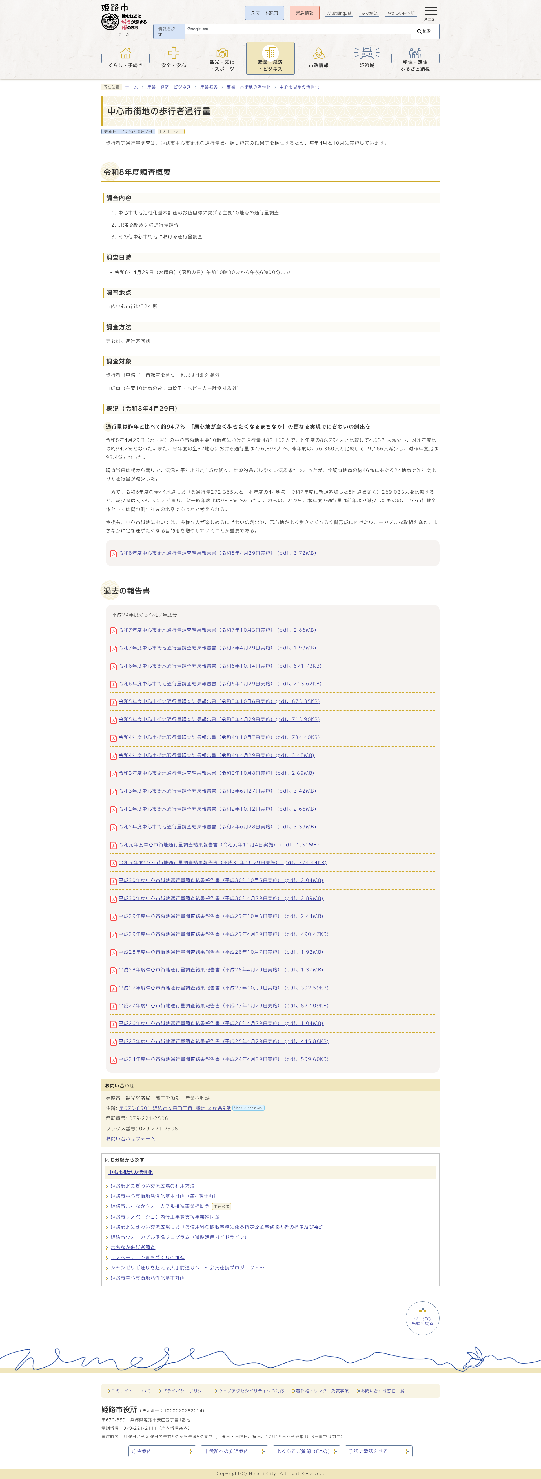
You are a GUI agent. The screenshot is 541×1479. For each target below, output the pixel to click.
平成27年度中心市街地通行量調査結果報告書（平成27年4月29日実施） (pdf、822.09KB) (224, 1005)
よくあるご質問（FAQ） (304, 1451)
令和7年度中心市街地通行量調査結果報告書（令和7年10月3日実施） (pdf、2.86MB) (218, 630)
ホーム (131, 87)
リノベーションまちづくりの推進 (148, 1257)
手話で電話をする (368, 1451)
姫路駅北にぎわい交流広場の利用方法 (153, 1186)
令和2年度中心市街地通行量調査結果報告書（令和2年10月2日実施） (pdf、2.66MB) (218, 809)
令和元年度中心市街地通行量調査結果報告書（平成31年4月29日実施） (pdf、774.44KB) (223, 862)
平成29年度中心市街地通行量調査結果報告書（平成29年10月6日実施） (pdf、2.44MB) (221, 916)
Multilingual (339, 13)
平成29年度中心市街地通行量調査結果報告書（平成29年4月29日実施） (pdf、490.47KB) (224, 934)
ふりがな (369, 13)
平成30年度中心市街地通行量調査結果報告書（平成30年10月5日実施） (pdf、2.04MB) (221, 880)
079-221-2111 (140, 1428)
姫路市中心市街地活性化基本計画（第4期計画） (164, 1196)
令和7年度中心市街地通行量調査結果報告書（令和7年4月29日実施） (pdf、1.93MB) (218, 648)
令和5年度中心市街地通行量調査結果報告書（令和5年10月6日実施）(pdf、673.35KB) (219, 701)
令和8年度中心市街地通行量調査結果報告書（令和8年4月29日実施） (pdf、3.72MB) (218, 553)
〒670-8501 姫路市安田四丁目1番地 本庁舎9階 (191, 1108)
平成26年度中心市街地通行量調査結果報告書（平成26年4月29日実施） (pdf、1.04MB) (221, 1023)
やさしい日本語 (401, 13)
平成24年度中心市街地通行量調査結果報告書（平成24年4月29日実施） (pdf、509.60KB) (224, 1059)
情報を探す (167, 32)
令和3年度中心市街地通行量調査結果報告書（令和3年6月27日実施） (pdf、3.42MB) (218, 791)
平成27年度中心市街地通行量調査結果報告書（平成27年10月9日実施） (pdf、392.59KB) (224, 988)
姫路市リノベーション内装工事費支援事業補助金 (165, 1217)
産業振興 (209, 87)
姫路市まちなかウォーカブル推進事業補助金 (170, 1206)
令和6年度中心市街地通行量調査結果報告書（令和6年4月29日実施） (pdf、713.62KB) (220, 683)
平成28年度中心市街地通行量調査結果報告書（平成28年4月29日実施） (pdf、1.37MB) (221, 969)
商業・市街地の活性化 (249, 87)
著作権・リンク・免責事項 (322, 1391)
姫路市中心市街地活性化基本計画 (148, 1278)
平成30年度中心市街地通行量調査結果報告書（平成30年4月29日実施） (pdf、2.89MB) (221, 898)
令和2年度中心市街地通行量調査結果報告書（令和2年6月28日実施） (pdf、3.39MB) (218, 826)
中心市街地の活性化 (299, 87)
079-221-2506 (148, 1118)
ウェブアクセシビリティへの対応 (251, 1391)
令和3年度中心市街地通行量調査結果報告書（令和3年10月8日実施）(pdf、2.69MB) (217, 773)
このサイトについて (131, 1391)
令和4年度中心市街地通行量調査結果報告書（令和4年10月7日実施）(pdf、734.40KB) (219, 737)
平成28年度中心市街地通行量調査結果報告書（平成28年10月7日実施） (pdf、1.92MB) (221, 952)
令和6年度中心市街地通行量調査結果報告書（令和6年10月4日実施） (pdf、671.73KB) (220, 666)
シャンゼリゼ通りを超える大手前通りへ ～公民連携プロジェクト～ (188, 1267)
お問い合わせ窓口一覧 (383, 1391)
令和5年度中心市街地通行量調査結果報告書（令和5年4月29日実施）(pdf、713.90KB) (219, 719)
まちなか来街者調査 (133, 1247)
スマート (264, 13)
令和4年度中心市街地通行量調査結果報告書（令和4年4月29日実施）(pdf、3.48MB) (217, 755)
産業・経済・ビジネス (169, 87)
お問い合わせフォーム (131, 1138)
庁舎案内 (142, 1451)
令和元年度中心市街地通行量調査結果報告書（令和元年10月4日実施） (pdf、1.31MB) (219, 844)
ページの (423, 1321)
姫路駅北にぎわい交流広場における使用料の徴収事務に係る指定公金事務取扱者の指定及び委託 (217, 1227)
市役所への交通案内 (226, 1451)
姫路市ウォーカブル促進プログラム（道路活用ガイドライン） (180, 1237)
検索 (427, 31)
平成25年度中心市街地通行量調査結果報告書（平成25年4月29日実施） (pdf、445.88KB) (224, 1041)
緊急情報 (305, 13)
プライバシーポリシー (185, 1391)
